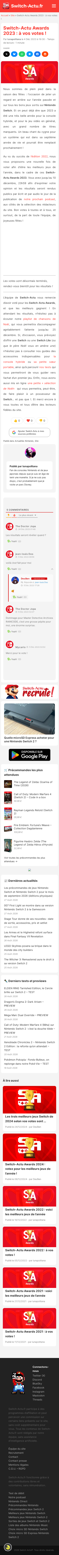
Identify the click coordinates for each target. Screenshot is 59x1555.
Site (13, 15)
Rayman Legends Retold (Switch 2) (33, 812)
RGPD (22, 1468)
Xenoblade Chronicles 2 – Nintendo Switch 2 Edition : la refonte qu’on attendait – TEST (29, 1046)
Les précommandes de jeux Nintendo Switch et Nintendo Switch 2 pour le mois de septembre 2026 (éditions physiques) (29, 891)
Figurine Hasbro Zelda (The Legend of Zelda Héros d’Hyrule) (33, 843)
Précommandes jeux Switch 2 (26, 1509)
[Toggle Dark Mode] (8, 1547)
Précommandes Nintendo (23, 1505)
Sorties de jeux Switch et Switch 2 (29, 1521)
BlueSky (37, 1383)
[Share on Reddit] (45, 54)
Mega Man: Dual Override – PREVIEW (26, 1015)
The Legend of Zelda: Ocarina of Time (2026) (33, 783)
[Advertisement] (29, 250)
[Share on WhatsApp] (22, 54)
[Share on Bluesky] (14, 54)
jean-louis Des (41, 582)
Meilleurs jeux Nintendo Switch (26, 1513)
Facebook (38, 1387)
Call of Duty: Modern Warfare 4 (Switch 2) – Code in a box (32, 796)
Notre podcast (17, 1497)
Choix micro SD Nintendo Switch (28, 1529)
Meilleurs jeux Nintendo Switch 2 (28, 1517)
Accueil (4, 15)
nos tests (45, 367)
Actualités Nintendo (24, 441)
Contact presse (17, 1460)
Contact (13, 1456)
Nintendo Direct (17, 1501)
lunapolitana (14, 39)
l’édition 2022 (39, 156)
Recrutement (16, 1452)
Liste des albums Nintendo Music (28, 1525)
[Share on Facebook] (37, 54)
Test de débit (16, 1493)
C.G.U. (12, 1468)
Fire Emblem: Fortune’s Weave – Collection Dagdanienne (32, 827)
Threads (37, 1399)
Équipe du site (16, 1448)
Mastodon (39, 1395)
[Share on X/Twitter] (6, 54)
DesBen (25, 578)
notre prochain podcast (39, 199)
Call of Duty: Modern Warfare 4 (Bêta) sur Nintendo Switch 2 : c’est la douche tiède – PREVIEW (29, 1028)
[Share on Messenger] (29, 54)
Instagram (38, 1391)
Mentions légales (18, 1464)
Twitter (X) (39, 1375)
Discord (37, 1379)
